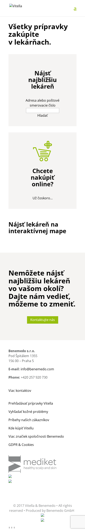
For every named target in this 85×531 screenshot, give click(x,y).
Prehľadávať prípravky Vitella (30, 403)
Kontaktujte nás (42, 319)
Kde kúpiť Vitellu (21, 428)
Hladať (42, 115)
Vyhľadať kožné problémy (28, 411)
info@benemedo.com (37, 369)
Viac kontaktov (19, 390)
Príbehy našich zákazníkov (28, 420)
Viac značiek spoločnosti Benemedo (36, 436)
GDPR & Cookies (21, 444)
